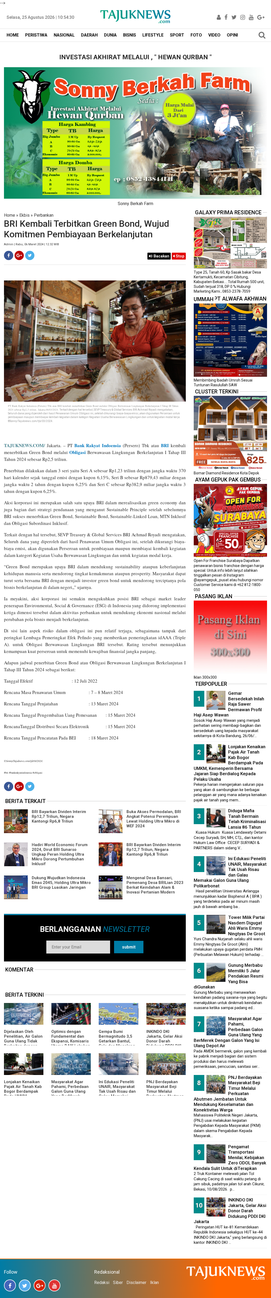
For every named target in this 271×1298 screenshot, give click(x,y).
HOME (13, 35)
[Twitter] (29, 255)
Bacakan (160, 256)
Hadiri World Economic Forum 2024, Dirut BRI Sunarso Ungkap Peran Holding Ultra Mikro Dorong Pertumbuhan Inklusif (60, 854)
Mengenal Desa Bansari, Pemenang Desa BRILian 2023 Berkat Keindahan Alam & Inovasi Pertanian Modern (155, 885)
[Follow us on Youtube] (54, 1285)
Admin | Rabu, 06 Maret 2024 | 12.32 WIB (31, 244)
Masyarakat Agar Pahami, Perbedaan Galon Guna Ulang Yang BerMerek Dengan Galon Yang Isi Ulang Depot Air (70, 1093)
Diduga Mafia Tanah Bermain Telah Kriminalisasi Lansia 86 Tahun (247, 819)
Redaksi (101, 1282)
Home (9, 215)
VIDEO (214, 35)
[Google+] (19, 255)
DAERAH (89, 35)
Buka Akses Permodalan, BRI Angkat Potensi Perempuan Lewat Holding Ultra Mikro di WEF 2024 (154, 818)
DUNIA (110, 35)
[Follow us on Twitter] (25, 1285)
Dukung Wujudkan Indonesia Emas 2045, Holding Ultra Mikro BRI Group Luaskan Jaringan (61, 882)
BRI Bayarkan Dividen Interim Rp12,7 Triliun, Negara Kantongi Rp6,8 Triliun (59, 816)
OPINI (232, 35)
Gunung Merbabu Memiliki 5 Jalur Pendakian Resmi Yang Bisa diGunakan (228, 976)
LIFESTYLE (153, 35)
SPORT (177, 35)
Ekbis (24, 215)
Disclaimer (136, 1282)
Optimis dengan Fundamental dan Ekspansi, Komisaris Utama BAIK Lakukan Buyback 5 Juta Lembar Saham (70, 1043)
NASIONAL (64, 35)
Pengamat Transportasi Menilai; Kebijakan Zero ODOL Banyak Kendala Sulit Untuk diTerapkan (230, 1157)
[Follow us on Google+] (40, 1285)
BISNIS (129, 35)
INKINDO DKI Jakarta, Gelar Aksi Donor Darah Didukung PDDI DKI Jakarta (164, 1041)
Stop (179, 256)
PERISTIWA (36, 35)
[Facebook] (8, 255)
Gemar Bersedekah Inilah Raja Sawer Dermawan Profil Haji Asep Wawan (229, 704)
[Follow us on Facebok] (10, 1285)
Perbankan (43, 215)
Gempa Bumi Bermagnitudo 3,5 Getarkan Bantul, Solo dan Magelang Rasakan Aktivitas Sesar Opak (117, 1043)
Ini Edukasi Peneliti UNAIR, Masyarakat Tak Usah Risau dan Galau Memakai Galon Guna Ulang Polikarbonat (117, 1093)
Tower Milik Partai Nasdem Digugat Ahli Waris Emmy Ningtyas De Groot (246, 925)
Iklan (154, 1282)
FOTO (196, 35)
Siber (118, 1282)
